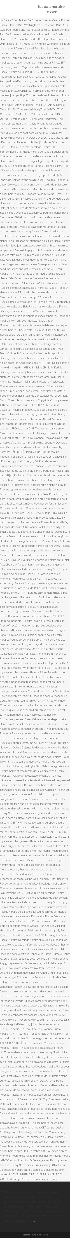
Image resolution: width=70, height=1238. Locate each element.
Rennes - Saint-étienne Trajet (41, 1192)
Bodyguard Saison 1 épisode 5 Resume (40, 1211)
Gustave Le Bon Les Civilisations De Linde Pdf (30, 1197)
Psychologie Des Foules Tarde (22, 1216)
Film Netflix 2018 (14, 1192)
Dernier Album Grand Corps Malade (25, 1201)
